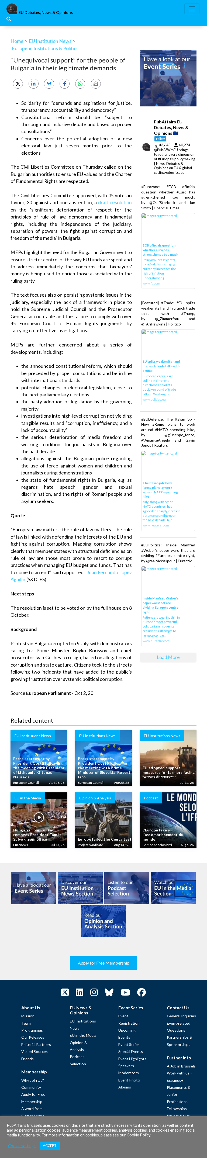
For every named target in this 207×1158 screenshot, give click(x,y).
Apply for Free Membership (103, 962)
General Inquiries (181, 1016)
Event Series (129, 1044)
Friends (27, 1058)
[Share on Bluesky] (49, 84)
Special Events (130, 1051)
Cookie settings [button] (22, 1145)
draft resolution (115, 202)
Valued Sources (34, 1051)
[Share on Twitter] (18, 84)
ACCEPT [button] (50, 1145)
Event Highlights (132, 1058)
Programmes (32, 1030)
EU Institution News (50, 41)
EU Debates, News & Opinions (46, 12)
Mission (27, 1016)
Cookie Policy (138, 1135)
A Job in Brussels (181, 1066)
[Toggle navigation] (191, 9)
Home (17, 41)
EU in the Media (83, 1035)
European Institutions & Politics (45, 48)
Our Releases (32, 1037)
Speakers (126, 1065)
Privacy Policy (178, 1116)
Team (26, 1023)
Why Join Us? (32, 1080)
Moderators (128, 1072)
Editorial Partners (36, 1044)
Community (31, 1087)
